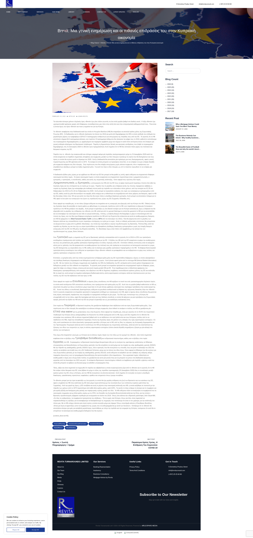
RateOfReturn (58, 427)
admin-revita (83, 116)
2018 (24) (170, 108)
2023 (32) (170, 93)
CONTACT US (101, 12)
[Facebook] (236, 4)
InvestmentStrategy (96, 424)
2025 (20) (170, 87)
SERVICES (40, 12)
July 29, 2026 (180, 140)
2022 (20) (170, 96)
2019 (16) (170, 105)
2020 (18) (170, 102)
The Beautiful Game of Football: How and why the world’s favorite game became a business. (188, 148)
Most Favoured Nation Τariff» (81, 219)
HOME (8, 12)
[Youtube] (246, 4)
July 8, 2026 (180, 151)
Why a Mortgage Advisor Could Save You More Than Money (187, 125)
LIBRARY (71, 12)
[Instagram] (241, 4)
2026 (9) (170, 84)
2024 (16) (170, 90)
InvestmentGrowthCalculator (77, 424)
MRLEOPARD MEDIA (149, 526)
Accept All (35, 530)
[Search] (198, 71)
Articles (72, 116)
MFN (100, 219)
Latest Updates (119, 12)
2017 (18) (170, 111)
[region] (25, 524)
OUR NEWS (56, 12)
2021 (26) (170, 99)
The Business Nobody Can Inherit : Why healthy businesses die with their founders (188, 137)
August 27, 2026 (181, 129)
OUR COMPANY (23, 12)
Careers (86, 12)
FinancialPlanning (59, 424)
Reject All (16, 530)
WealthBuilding (71, 427)
